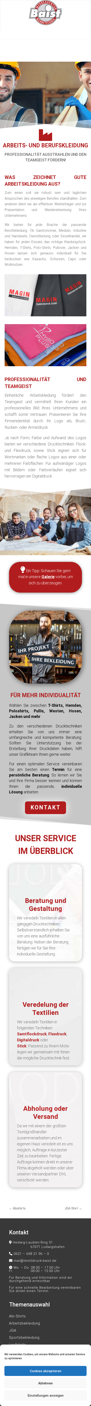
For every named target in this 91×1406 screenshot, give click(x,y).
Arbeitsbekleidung (24, 1323)
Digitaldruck (28, 1040)
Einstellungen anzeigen (46, 1396)
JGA (12, 1330)
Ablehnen (45, 1383)
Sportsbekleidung (24, 1337)
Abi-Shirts (17, 1316)
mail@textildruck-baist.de (35, 1261)
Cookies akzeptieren (45, 1371)
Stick (22, 1046)
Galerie (48, 576)
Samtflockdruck (32, 1034)
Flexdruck (57, 1034)
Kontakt (45, 807)
